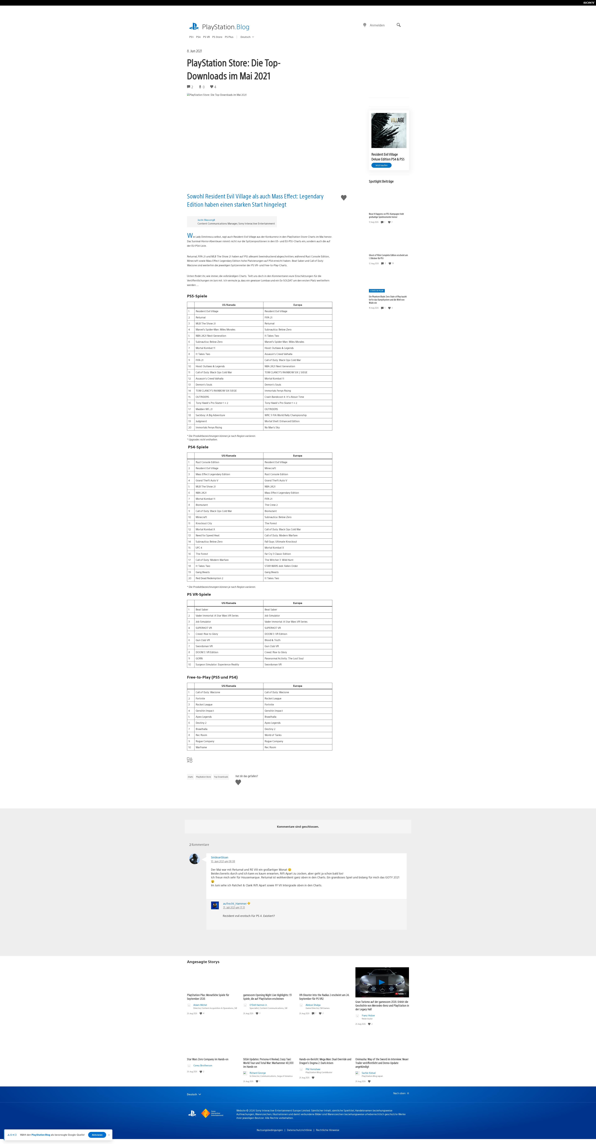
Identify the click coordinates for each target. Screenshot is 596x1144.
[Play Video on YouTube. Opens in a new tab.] (400, 993)
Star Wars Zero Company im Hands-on (207, 1059)
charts (190, 777)
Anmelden (377, 25)
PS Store (217, 36)
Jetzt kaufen (381, 165)
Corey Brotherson (202, 1065)
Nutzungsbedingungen (270, 1130)
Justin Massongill (206, 219)
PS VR (206, 36)
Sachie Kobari (369, 1072)
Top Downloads (221, 777)
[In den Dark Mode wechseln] (365, 25)
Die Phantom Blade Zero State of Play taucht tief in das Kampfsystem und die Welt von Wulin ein (388, 299)
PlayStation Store (203, 777)
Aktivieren (97, 1135)
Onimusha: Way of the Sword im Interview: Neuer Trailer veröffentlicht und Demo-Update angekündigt (382, 1062)
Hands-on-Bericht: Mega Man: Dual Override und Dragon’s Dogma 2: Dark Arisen (325, 1061)
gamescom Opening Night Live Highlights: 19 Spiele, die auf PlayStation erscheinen (267, 996)
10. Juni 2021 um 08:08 (223, 861)
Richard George (258, 1072)
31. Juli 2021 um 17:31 (234, 907)
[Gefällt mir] (389, 222)
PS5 (191, 36)
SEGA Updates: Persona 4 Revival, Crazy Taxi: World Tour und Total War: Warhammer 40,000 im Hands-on (268, 1062)
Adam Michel (200, 1004)
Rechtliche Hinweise (327, 1130)
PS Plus (229, 36)
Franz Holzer (368, 1015)
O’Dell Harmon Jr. (258, 1004)
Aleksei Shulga (313, 1004)
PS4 (198, 36)
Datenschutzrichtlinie (299, 1130)
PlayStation (226, 26)
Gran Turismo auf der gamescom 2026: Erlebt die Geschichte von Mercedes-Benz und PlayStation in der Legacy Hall (382, 1005)
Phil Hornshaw (313, 1069)
